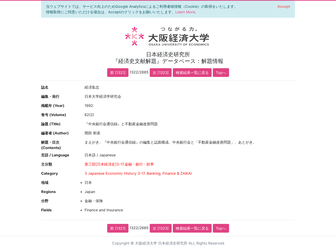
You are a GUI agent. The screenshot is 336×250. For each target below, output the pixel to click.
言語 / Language (55, 155)
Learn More (185, 12)
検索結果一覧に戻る (192, 72)
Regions (48, 191)
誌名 (44, 87)
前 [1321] (117, 72)
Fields (46, 210)
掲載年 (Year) (52, 105)
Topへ (221, 72)
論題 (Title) (51, 124)
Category (49, 173)
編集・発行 (50, 96)
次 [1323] (161, 72)
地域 (44, 182)
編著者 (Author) (55, 133)
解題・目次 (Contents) (51, 145)
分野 (44, 200)
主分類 (46, 164)
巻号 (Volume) (53, 114)
